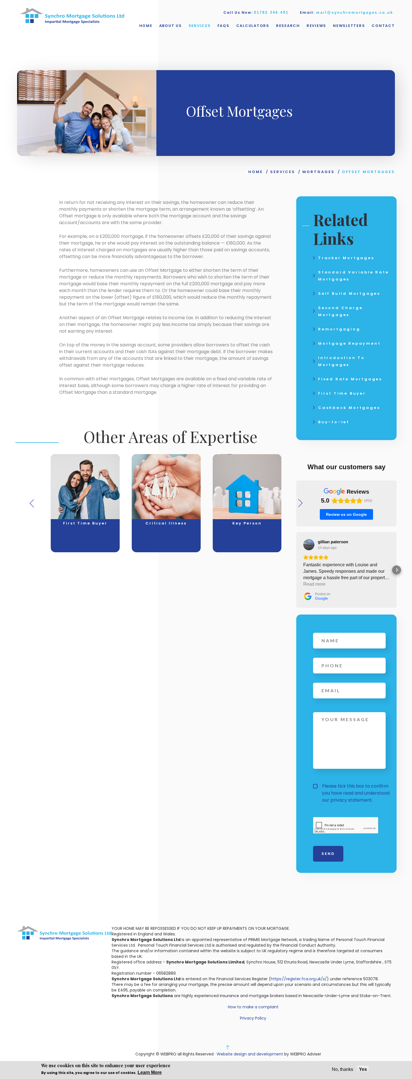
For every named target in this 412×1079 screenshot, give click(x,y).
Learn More (150, 1072)
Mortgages (318, 171)
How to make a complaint (253, 1007)
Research (288, 25)
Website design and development (250, 1054)
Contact (383, 25)
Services (200, 25)
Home (145, 25)
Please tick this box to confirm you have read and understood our (356, 793)
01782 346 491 (271, 12)
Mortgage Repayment (349, 343)
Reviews (316, 25)
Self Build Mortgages (349, 293)
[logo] (72, 16)
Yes (363, 1069)
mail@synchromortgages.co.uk (354, 12)
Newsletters (349, 25)
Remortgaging (339, 329)
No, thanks (342, 1069)
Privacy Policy (253, 1018)
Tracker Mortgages (346, 258)
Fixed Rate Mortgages (350, 379)
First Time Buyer (342, 393)
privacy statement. (351, 800)
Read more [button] (314, 584)
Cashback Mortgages (349, 407)
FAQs (223, 25)
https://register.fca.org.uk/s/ (299, 979)
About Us (170, 25)
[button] (296, 569)
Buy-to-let (333, 422)
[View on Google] (308, 544)
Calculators (252, 25)
